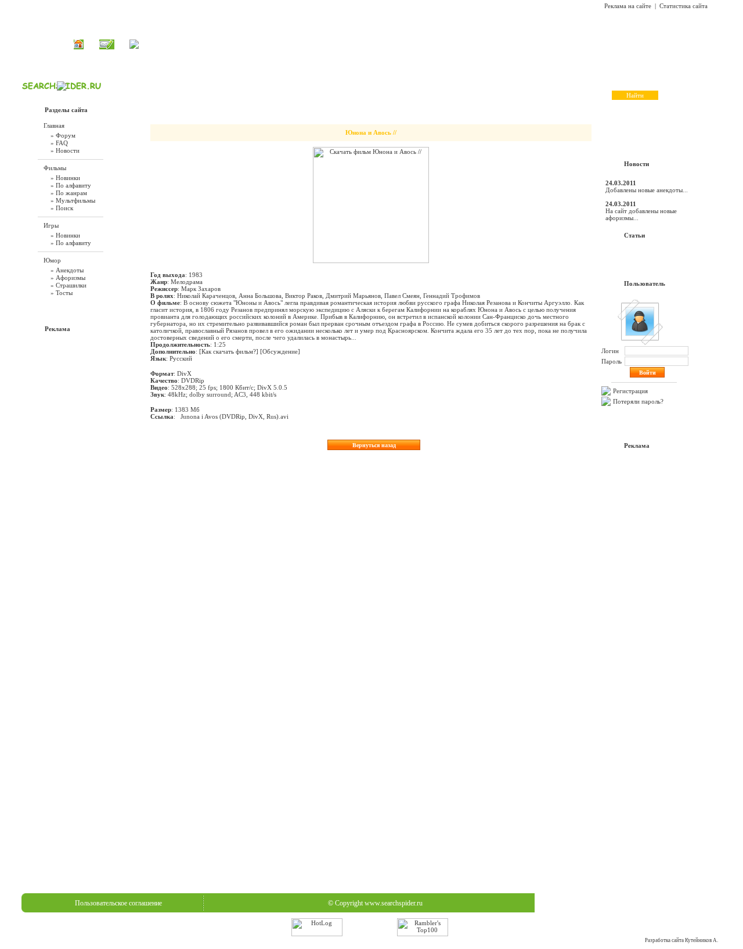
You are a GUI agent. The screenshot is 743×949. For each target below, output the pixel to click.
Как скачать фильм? (228, 351)
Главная (291, 44)
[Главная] (79, 47)
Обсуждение (280, 351)
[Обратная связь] (106, 47)
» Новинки (65, 177)
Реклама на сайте (627, 5)
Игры (361, 44)
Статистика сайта (683, 5)
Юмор (391, 44)
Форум (450, 44)
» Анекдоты (67, 270)
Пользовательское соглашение (118, 903)
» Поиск (62, 207)
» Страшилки (68, 285)
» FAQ (59, 142)
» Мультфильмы (73, 200)
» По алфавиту (71, 185)
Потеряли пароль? (638, 401)
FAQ (420, 44)
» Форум (63, 135)
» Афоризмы (68, 277)
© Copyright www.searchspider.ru (375, 903)
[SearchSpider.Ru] (61, 88)
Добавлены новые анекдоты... (646, 189)
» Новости (65, 150)
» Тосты (62, 292)
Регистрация (630, 390)
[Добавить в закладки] (134, 46)
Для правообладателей (632, 903)
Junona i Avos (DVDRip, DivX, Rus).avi (234, 416)
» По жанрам (69, 192)
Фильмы (328, 44)
